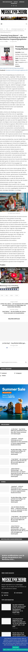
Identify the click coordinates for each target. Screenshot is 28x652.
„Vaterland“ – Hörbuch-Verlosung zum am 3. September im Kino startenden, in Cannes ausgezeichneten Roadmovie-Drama (19, 442)
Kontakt (16, 1)
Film (7, 29)
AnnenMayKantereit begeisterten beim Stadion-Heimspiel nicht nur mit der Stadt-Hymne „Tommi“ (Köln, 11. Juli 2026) (19, 622)
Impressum (21, 1)
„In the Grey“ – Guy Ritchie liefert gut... (14, 343)
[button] (1, 335)
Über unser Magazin (7, 1)
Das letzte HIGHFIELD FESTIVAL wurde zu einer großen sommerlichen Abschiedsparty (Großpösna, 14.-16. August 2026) (19, 608)
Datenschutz (14, 3)
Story (16, 295)
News (11, 295)
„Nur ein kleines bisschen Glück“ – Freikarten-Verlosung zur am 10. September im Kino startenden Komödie (19, 509)
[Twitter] (16, 5)
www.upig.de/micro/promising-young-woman (12, 68)
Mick (7, 41)
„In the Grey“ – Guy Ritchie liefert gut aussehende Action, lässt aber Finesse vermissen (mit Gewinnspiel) (19, 431)
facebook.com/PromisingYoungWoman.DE (17, 70)
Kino (7, 295)
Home (1, 29)
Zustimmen (15, 647)
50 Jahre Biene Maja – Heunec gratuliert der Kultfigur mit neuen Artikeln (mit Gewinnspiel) (19, 452)
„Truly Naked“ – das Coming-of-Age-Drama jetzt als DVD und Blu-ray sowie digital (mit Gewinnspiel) (19, 461)
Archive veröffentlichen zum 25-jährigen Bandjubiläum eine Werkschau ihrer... (13, 557)
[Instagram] (13, 5)
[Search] (26, 24)
